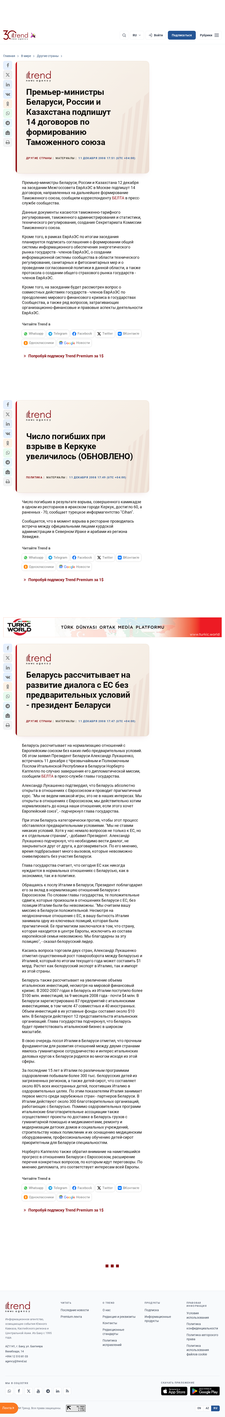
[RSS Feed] (67, 1391)
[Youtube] (38, 1391)
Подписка (152, 1310)
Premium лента (71, 1316)
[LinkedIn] (58, 1391)
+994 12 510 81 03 (16, 1356)
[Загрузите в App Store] (174, 1391)
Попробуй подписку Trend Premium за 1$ (65, 356)
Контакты (110, 1323)
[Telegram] (48, 1391)
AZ (207, 1408)
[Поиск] (124, 35)
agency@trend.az (16, 1361)
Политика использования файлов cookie (198, 1350)
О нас (107, 1310)
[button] (8, 65)
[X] (29, 1391)
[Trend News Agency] (17, 1306)
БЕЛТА (118, 198)
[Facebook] (19, 1391)
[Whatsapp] (9, 1391)
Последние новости (75, 1310)
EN (199, 1408)
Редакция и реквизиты (119, 1316)
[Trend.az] (19, 35)
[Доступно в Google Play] (205, 1391)
